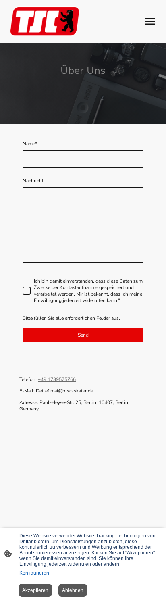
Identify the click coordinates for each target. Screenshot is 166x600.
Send (83, 335)
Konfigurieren (34, 573)
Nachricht (33, 180)
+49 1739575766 (57, 379)
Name (30, 143)
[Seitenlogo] (45, 21)
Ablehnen (72, 590)
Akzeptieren (35, 590)
